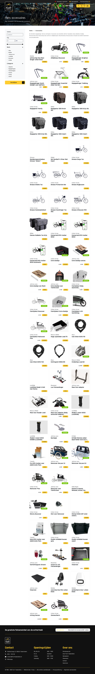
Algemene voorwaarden (70, 670)
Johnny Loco (12, 54)
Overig (10, 74)
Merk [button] (8, 47)
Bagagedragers (12, 68)
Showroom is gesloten (62, 1)
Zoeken (9, 31)
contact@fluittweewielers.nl (14, 657)
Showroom (65, 658)
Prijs (8, 37)
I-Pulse (33, 670)
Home (31, 31)
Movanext (11, 58)
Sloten (10, 76)
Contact (65, 661)
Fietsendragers (12, 70)
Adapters (11, 66)
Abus (10, 50)
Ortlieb (10, 60)
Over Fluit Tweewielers (69, 654)
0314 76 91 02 (69, 6)
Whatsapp (9, 659)
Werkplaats (66, 656)
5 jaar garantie (74, 1)
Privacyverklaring (57, 670)
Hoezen (10, 72)
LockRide (11, 56)
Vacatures (65, 663)
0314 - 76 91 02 (10, 654)
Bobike (10, 52)
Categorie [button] (10, 63)
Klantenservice (66, 651)
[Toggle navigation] (87, 5)
